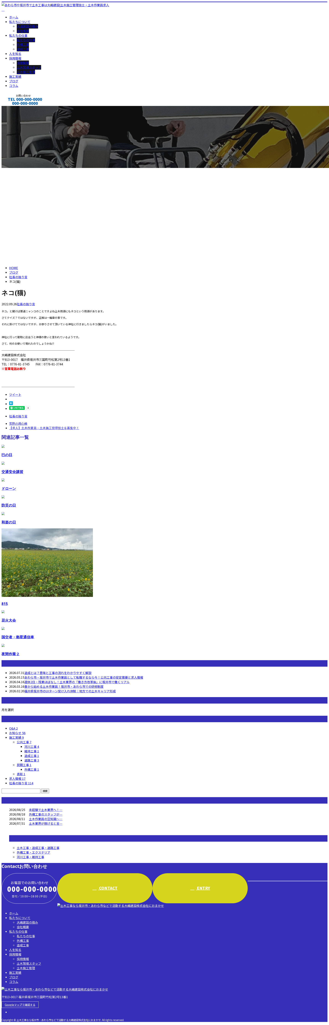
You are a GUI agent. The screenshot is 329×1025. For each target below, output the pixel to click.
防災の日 (9, 505)
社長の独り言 (26, 304)
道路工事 (31, 760)
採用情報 (15, 58)
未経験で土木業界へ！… (45, 809)
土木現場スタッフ (29, 67)
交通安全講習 (12, 471)
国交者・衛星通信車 (18, 637)
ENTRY (203, 888)
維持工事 (31, 751)
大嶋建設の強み (27, 26)
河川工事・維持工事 (30, 857)
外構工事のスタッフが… (45, 814)
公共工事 (24, 742)
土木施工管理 (26, 72)
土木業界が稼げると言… (45, 823)
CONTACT (15, 108)
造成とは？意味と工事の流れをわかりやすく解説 (57, 672)
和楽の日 (9, 522)
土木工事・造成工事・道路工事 (38, 847)
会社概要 (23, 31)
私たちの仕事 (18, 35)
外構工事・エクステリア (33, 852)
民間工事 (24, 765)
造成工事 (23, 49)
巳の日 (7, 454)
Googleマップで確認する (20, 1005)
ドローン (9, 488)
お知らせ (17, 733)
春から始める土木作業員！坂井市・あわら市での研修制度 (64, 686)
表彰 (21, 774)
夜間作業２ (11, 653)
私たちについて (19, 21)
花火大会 (9, 620)
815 (5, 603)
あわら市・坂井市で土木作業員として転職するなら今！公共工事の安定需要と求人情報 (83, 677)
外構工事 (23, 44)
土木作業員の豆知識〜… (45, 819)
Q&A (13, 728)
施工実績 (15, 76)
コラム (13, 85)
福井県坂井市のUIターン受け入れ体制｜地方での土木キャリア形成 (70, 691)
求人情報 (17, 778)
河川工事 (31, 746)
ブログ (13, 81)
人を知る (15, 53)
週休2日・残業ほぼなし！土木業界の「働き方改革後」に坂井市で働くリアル (77, 682)
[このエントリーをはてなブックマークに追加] (11, 404)
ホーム (13, 17)
